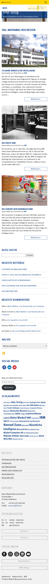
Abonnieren (8, 387)
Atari (20, 405)
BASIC (24, 405)
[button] (4, 367)
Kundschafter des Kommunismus (16, 280)
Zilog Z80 (15, 439)
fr (7, 2)
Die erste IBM (9, 143)
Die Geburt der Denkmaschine (17, 209)
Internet (22, 421)
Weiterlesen (35, 99)
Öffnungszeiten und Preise (13, 460)
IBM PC (6, 421)
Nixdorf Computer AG (13, 432)
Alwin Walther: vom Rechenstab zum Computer (26, 306)
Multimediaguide (9, 467)
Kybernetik (25, 425)
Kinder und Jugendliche (12, 470)
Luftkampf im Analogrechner (14, 269)
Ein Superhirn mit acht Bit (17, 320)
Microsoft (20, 429)
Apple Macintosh (8, 405)
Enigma (23, 414)
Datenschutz (17, 576)
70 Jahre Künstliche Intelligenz (18, 70)
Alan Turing (16, 402)
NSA (25, 433)
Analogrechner (35, 402)
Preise (24, 537)
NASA (37, 429)
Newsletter (24, 561)
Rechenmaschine (32, 433)
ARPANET (16, 405)
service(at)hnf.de (15, 505)
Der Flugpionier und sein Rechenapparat (19, 286)
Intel (11, 421)
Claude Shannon (25, 408)
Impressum (6, 576)
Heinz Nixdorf (18, 417)
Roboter (7, 435)
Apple (43, 402)
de (2, 2)
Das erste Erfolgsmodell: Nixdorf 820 (26, 331)
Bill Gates (34, 405)
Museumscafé (8, 478)
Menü (4, 8)
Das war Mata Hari (10, 291)
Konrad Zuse (12, 425)
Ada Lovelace (7, 402)
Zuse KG (20, 439)
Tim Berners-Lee (34, 436)
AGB (25, 576)
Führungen (6, 463)
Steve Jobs (24, 435)
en (5, 2)
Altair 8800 (26, 402)
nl (10, 2)
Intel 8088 (16, 421)
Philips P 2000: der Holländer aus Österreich (21, 275)
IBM (42, 417)
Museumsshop (8, 474)
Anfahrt (24, 531)
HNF (25, 73)
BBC (28, 405)
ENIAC (17, 413)
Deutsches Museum (18, 410)
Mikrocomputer (30, 429)
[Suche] (45, 2)
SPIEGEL (15, 435)
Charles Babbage (13, 408)
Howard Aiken (35, 418)
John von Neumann (33, 421)
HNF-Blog (24, 567)
